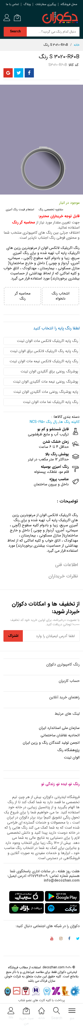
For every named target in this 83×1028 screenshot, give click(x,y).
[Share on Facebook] (29, 72)
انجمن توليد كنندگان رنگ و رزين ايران (51, 743)
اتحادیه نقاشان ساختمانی (60, 735)
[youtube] (51, 939)
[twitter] (78, 939)
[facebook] (69, 939)
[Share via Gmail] (8, 72)
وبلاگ (27, 4)
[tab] (41, 501)
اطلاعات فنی (66, 564)
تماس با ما (12, 4)
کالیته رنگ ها (69, 422)
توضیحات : (67, 501)
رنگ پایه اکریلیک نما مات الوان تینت (50, 402)
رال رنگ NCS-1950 (43, 422)
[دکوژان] (60, 18)
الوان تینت (72, 757)
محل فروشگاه (69, 4)
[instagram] (60, 939)
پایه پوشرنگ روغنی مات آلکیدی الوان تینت (45, 392)
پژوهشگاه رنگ (68, 750)
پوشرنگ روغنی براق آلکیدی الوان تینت (49, 371)
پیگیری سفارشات (45, 4)
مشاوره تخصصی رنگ (51, 209)
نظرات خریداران (63, 576)
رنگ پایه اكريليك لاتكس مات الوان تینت (47, 341)
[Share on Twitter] (18, 72)
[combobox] (53, 32)
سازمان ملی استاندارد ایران (59, 728)
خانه (77, 44)
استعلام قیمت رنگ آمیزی (20, 209)
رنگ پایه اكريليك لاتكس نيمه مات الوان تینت (43, 361)
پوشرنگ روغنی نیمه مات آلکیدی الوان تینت (45, 381)
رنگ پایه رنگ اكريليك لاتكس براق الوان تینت (44, 351)
